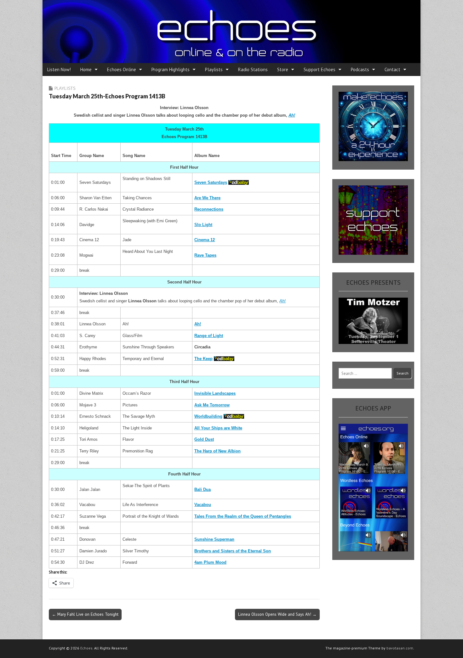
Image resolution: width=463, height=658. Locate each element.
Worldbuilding (208, 416)
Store (282, 70)
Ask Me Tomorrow (212, 405)
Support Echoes (319, 70)
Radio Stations (253, 70)
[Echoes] (231, 31)
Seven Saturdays (210, 182)
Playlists (214, 70)
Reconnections (208, 209)
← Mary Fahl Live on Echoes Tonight (85, 614)
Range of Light (208, 335)
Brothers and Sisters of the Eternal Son (232, 551)
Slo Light (203, 224)
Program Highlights (170, 70)
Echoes (86, 648)
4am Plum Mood (210, 562)
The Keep (203, 358)
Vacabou (202, 504)
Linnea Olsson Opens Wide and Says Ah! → (277, 614)
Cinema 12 (204, 239)
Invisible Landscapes (215, 393)
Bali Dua (202, 489)
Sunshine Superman (214, 539)
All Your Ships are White (218, 428)
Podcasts (360, 70)
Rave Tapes (205, 255)
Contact (392, 70)
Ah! (292, 115)
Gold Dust (204, 439)
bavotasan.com (399, 648)
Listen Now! (59, 70)
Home (86, 70)
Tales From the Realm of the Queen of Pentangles (242, 516)
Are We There (207, 197)
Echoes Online (121, 70)
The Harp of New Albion (217, 451)
